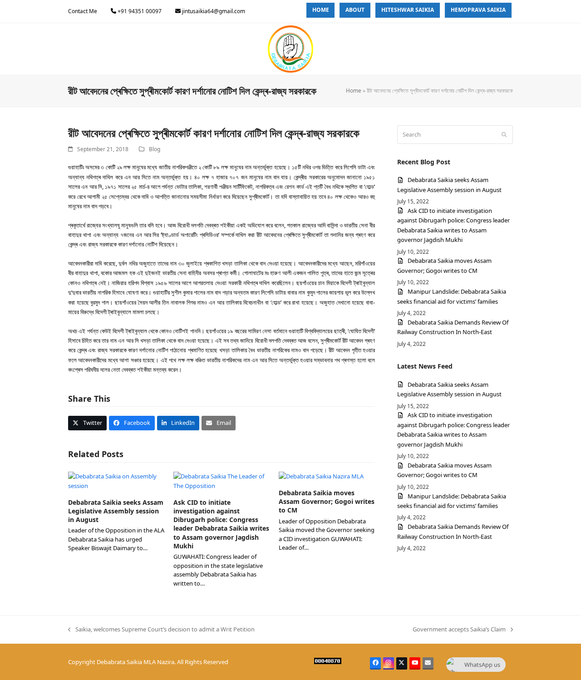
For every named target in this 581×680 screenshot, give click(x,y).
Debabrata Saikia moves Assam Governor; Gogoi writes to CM (326, 501)
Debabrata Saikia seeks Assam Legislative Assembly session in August (115, 511)
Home (353, 90)
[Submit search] (504, 134)
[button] (87, 423)
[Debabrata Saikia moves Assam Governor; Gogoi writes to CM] (321, 476)
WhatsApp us (482, 664)
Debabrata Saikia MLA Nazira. (136, 662)
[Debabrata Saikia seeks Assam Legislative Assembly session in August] (116, 481)
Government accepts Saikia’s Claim (459, 629)
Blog (154, 149)
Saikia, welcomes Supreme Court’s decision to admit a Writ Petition (161, 629)
